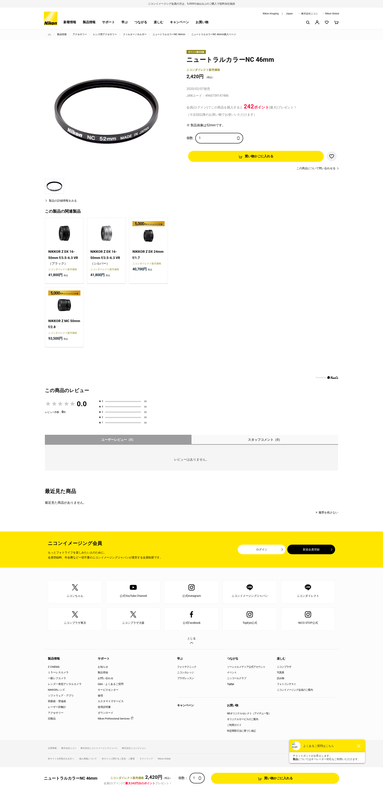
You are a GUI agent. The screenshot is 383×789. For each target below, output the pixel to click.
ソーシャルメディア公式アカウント (246, 666)
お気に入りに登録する (332, 156)
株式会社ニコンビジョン (134, 748)
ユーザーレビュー (118, 440)
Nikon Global (332, 13)
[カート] (336, 22)
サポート (108, 22)
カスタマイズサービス (111, 701)
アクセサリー (55, 712)
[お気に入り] (327, 22)
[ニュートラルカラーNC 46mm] (106, 111)
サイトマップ (146, 758)
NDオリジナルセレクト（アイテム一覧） (249, 713)
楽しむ (158, 22)
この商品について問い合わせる (316, 168)
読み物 (280, 678)
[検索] (307, 22)
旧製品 (52, 718)
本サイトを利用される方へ (61, 758)
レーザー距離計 (57, 706)
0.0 (82, 404)
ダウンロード (105, 712)
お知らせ (103, 666)
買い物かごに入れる (259, 156)
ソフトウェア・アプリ (61, 695)
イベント (232, 672)
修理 (100, 695)
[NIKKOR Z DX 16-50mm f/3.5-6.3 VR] (64, 233)
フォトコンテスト (286, 684)
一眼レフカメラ (57, 678)
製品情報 (89, 22)
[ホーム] (49, 34)
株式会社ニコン (309, 13)
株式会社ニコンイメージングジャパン (99, 748)
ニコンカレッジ (185, 672)
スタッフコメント (265, 440)
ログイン (261, 549)
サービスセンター (108, 689)
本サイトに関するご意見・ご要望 (118, 758)
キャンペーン (179, 22)
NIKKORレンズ (56, 689)
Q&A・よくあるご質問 (110, 684)
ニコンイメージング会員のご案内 (295, 689)
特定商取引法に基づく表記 (241, 730)
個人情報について (88, 758)
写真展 (280, 672)
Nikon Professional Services (114, 718)
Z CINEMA (53, 666)
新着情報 (69, 22)
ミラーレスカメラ (58, 672)
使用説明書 (104, 706)
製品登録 (103, 672)
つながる (140, 22)
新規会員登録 (311, 549)
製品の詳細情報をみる (63, 200)
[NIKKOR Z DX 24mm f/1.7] (148, 233)
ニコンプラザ (284, 666)
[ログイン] (317, 22)
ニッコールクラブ (236, 678)
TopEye (230, 684)
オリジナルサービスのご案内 (242, 719)
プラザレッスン (185, 678)
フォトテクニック (186, 666)
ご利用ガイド (234, 724)
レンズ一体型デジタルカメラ (65, 684)
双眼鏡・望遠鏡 (57, 701)
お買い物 (202, 22)
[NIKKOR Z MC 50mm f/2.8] (64, 303)
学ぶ (124, 22)
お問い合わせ (105, 678)
